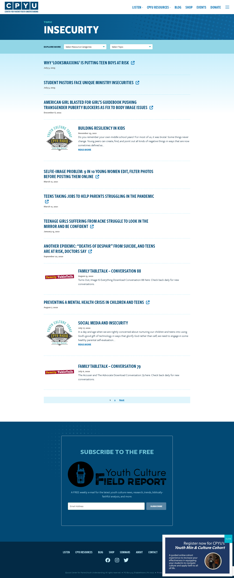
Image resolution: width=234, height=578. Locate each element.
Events (201, 7)
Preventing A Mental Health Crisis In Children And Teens (94, 302)
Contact (153, 552)
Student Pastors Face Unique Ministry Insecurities (89, 82)
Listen (136, 7)
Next (121, 400)
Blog (178, 7)
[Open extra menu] (227, 7)
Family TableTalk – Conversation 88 (109, 270)
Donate (215, 7)
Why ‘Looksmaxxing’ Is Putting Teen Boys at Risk (87, 62)
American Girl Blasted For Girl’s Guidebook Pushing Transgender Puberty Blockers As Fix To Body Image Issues (96, 104)
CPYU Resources (158, 7)
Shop (188, 7)
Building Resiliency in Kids (101, 127)
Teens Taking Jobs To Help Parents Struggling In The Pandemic (99, 196)
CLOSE (228, 538)
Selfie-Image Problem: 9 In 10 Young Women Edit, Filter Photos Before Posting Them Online (98, 174)
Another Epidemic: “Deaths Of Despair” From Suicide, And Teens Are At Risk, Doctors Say (99, 248)
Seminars (125, 552)
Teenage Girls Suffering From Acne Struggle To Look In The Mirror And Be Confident (96, 223)
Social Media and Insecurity (103, 322)
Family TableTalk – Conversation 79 (109, 366)
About (139, 552)
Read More (84, 149)
